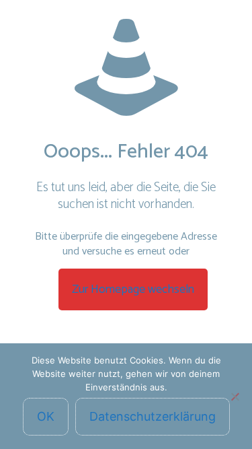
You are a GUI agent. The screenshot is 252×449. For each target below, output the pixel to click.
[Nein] (235, 396)
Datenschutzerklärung (152, 416)
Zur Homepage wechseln (133, 289)
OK (45, 416)
